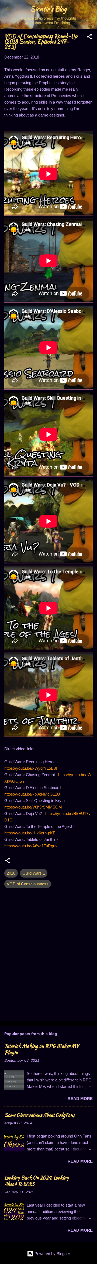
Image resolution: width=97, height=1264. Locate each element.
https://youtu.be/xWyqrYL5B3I (30, 768)
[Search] (89, 11)
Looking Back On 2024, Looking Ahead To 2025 (36, 1181)
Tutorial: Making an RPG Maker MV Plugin (41, 1049)
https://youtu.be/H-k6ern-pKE (30, 833)
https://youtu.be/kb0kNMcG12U (32, 794)
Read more (80, 1098)
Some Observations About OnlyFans (39, 1115)
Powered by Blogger (51, 1253)
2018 (11, 873)
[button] (89, 37)
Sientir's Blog (48, 9)
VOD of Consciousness (27, 884)
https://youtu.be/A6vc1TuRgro (30, 846)
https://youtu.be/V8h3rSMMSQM (33, 807)
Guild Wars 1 (33, 873)
